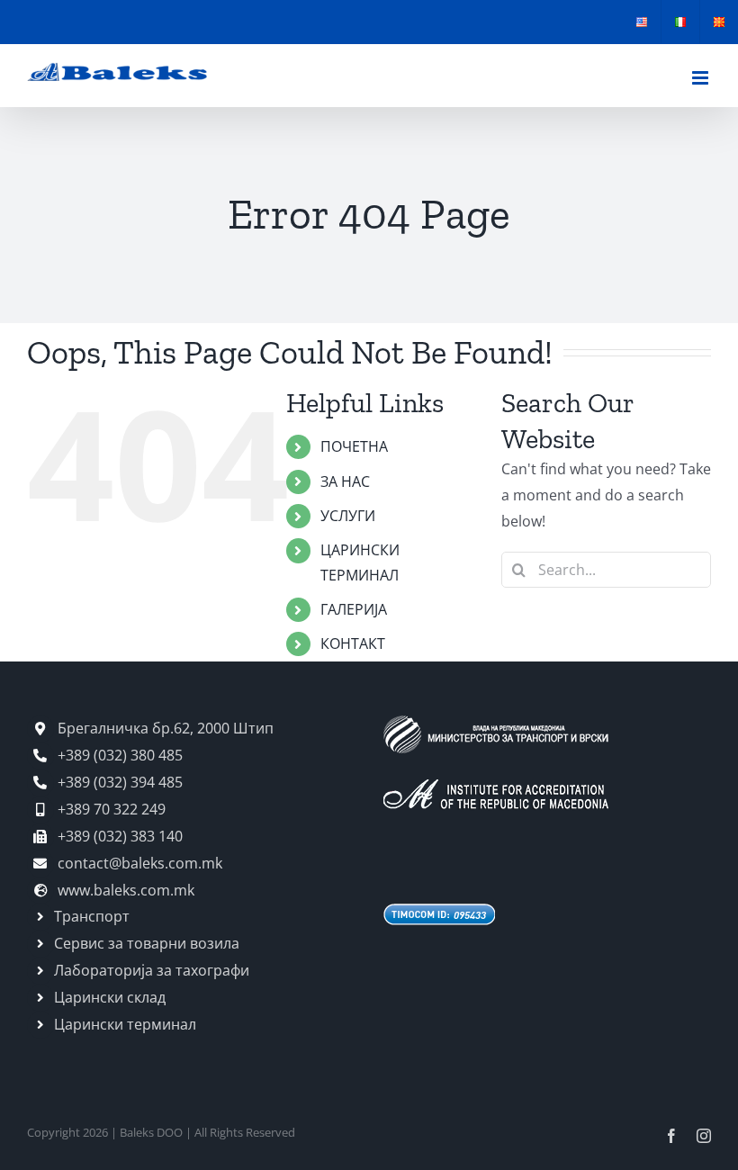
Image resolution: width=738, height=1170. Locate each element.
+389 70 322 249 (110, 809)
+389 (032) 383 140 (118, 836)
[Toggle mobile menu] (701, 77)
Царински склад (110, 997)
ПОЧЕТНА (354, 446)
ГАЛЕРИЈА (353, 609)
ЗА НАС (345, 481)
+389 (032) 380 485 (118, 755)
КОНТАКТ (352, 643)
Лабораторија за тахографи (151, 970)
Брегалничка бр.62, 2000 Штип (164, 728)
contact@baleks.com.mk (138, 863)
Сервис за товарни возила (146, 943)
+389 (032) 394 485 (118, 782)
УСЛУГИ (347, 516)
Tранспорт (92, 916)
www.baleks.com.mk (124, 890)
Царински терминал (125, 1024)
